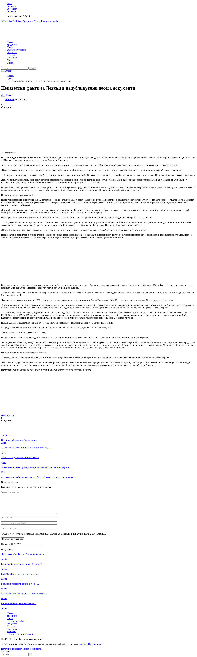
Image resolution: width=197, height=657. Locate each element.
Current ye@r (8, 544)
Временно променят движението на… (20, 584)
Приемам (83, 644)
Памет (10, 47)
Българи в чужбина (16, 50)
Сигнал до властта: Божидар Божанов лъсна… (24, 593)
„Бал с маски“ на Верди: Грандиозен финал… (23, 554)
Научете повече (95, 644)
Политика (12, 57)
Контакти (11, 631)
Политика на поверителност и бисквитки (21, 649)
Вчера (10, 63)
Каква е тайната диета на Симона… (18, 603)
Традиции (12, 44)
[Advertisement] (53, 31)
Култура (11, 55)
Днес (9, 60)
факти (11, 415)
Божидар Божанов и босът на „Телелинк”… (22, 564)
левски (4, 415)
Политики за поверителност (21, 634)
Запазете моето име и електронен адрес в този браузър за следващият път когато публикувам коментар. (55, 533)
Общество (12, 52)
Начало (10, 42)
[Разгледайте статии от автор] (7, 432)
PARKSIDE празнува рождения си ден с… (22, 574)
